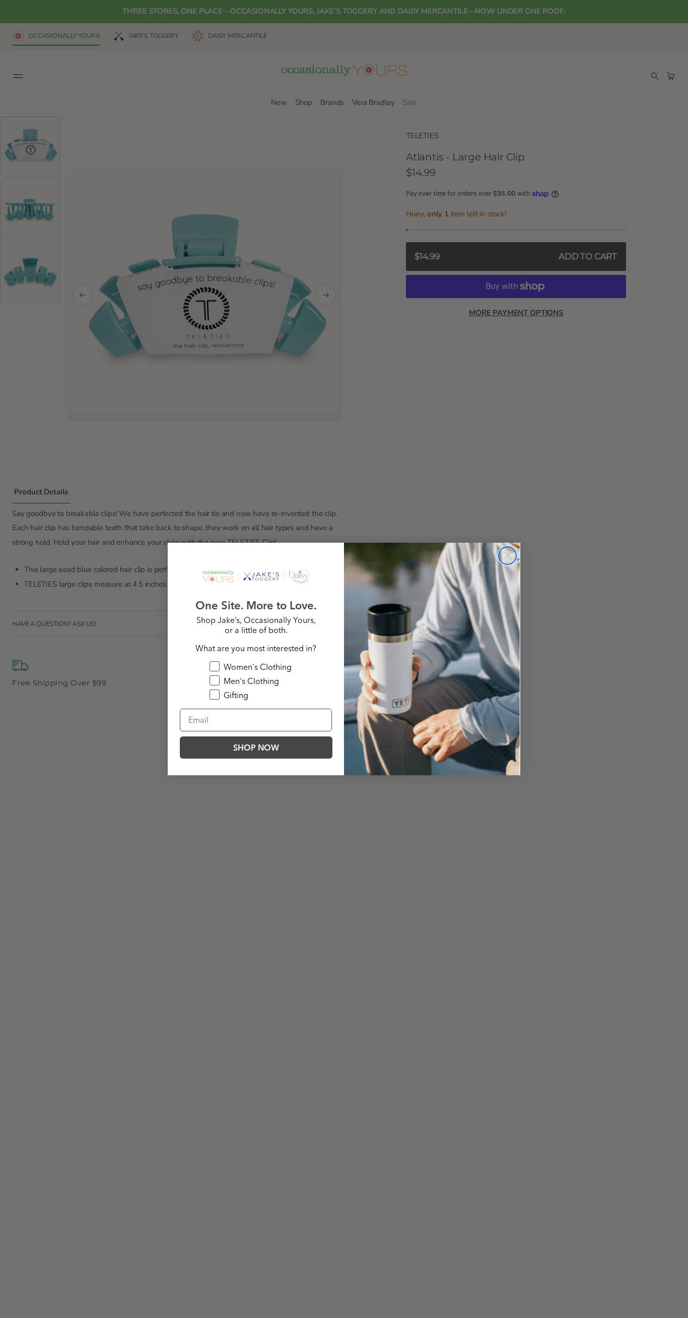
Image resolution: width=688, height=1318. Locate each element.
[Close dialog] (507, 555)
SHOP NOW (256, 747)
